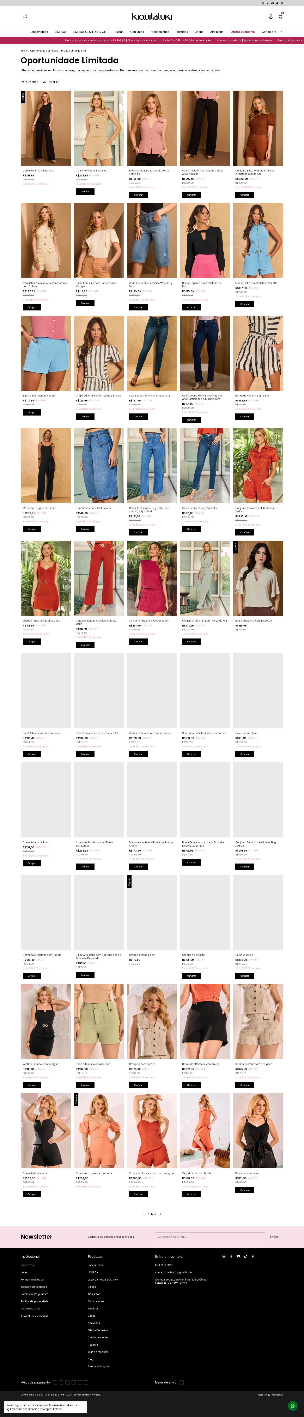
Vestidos (182, 32)
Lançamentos (39, 32)
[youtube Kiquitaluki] (272, 3)
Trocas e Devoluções (34, 1286)
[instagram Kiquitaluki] (263, 3)
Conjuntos (137, 32)
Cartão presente (273, 32)
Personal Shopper (99, 1366)
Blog (90, 1359)
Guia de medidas (98, 1352)
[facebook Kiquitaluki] (268, 3)
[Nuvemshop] (270, 1395)
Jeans (199, 32)
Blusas (119, 32)
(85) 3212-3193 (164, 1265)
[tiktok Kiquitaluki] (277, 3)
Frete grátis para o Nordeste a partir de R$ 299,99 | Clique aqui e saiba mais (241, 40)
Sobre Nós (27, 1265)
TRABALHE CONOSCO (34, 1315)
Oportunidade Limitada (44, 50)
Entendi (57, 1409)
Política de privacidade (35, 1301)
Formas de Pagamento (34, 1294)
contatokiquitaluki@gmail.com (173, 1272)
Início (24, 50)
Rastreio (93, 1344)
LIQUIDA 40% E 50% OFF (90, 32)
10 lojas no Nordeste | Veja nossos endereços (162, 40)
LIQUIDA (60, 32)
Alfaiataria (217, 32)
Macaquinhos (160, 32)
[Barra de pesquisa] (25, 17)
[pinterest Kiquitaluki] (282, 3)
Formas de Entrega (32, 1279)
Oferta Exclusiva (243, 32)
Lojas (24, 1272)
